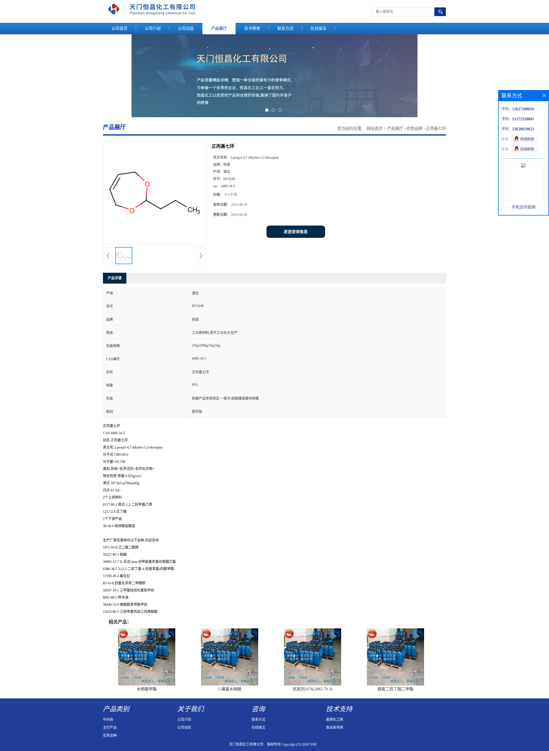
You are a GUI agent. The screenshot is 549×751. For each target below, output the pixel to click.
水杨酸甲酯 (147, 689)
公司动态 (186, 28)
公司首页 (120, 28)
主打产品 (110, 728)
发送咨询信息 (296, 232)
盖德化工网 (334, 720)
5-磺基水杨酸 (229, 689)
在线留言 (319, 28)
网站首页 (375, 128)
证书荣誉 (252, 28)
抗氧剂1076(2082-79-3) (313, 689)
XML (313, 744)
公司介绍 (153, 28)
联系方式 (285, 28)
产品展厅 (219, 28)
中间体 (108, 720)
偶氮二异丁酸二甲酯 (395, 689)
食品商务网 (334, 728)
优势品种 (415, 128)
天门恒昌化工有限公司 (246, 744)
